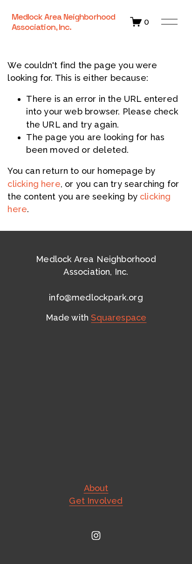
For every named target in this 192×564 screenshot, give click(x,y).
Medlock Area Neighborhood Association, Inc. (63, 21)
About (96, 488)
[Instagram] (96, 535)
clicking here (33, 184)
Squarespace (118, 317)
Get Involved (96, 501)
